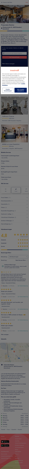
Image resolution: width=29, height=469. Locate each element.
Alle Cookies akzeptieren (20, 90)
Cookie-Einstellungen (8, 90)
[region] (14, 80)
